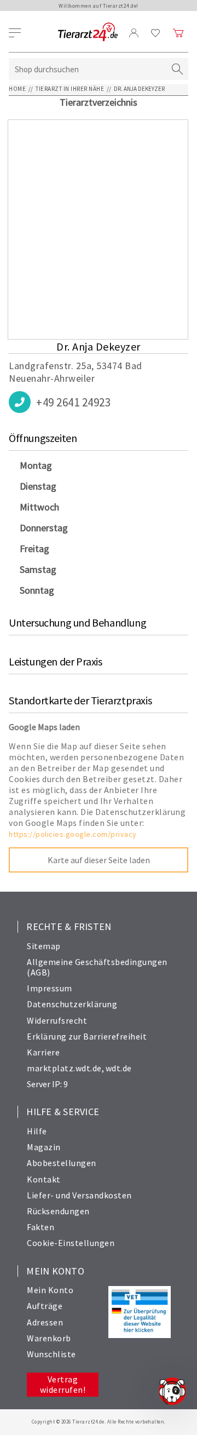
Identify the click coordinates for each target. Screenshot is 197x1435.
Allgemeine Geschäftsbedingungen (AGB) (97, 967)
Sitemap (44, 945)
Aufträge (44, 1305)
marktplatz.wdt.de (64, 1068)
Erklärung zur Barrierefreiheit (87, 1036)
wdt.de (119, 1068)
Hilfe (37, 1131)
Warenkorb (49, 1338)
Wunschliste (51, 1353)
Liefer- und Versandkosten (79, 1195)
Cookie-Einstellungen (70, 1242)
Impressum (49, 988)
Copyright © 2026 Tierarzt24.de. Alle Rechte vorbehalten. (99, 1422)
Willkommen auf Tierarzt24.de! (98, 5)
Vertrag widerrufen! (63, 1384)
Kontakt (44, 1179)
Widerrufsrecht (57, 1020)
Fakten (40, 1226)
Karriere (43, 1052)
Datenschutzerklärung (72, 1003)
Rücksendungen (58, 1211)
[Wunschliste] (155, 33)
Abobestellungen (61, 1162)
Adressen (45, 1322)
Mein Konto (50, 1289)
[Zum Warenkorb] (178, 33)
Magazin (44, 1146)
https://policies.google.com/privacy (73, 834)
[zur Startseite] (88, 32)
